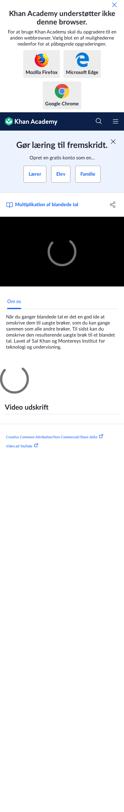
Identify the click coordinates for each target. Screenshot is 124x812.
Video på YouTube (19, 556)
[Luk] (114, 5)
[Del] (112, 205)
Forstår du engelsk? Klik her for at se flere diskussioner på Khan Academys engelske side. (61, 489)
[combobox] (73, 442)
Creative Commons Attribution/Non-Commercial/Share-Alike (52, 546)
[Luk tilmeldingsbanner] (113, 142)
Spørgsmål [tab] (18, 370)
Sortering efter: (24, 441)
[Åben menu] (115, 121)
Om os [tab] (14, 301)
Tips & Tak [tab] (47, 370)
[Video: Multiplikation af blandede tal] (62, 252)
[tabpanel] (62, 329)
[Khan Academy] (28, 121)
